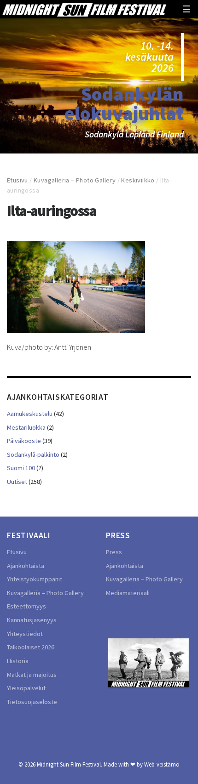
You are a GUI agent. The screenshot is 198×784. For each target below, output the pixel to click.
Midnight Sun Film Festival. (69, 764)
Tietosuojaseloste (32, 702)
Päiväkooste (24, 441)
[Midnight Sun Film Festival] (84, 9)
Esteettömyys (26, 606)
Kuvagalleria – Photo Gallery (75, 180)
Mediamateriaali (128, 593)
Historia (18, 661)
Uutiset (17, 481)
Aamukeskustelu (29, 413)
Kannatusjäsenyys (32, 620)
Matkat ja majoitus (32, 674)
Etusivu (17, 180)
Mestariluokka (26, 427)
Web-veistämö (162, 764)
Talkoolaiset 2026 (30, 647)
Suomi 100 (21, 468)
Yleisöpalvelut (26, 688)
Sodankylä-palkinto (33, 454)
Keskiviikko (137, 180)
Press (114, 552)
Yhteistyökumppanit (34, 579)
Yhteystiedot (25, 634)
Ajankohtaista (25, 566)
